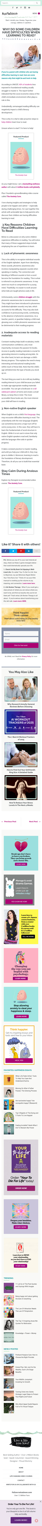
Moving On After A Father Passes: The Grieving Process (26, 1089)
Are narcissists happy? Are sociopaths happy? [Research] (26, 1102)
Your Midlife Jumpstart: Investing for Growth (23, 1381)
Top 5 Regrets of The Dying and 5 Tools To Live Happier (26, 1114)
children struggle (25, 297)
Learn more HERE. (20, 601)
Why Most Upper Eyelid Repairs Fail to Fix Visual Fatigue (26, 1405)
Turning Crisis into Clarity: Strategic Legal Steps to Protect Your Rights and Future (26, 1394)
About (21, 1472)
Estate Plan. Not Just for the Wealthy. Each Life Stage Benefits (25, 1369)
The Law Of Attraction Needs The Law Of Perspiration (25, 1310)
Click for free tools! (21, 645)
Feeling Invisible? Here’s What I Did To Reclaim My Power (26, 1126)
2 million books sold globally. (28, 187)
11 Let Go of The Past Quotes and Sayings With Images (26, 1285)
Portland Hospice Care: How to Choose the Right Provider (26, 1356)
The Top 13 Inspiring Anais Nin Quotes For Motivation (26, 1322)
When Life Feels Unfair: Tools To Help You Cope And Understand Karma (25, 1078)
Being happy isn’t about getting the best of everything (26, 1297)
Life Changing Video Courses (21, 1476)
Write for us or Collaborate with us (21, 1484)
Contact (21, 1480)
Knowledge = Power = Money (25, 1333)
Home (21, 1468)
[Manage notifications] (36, 1520)
